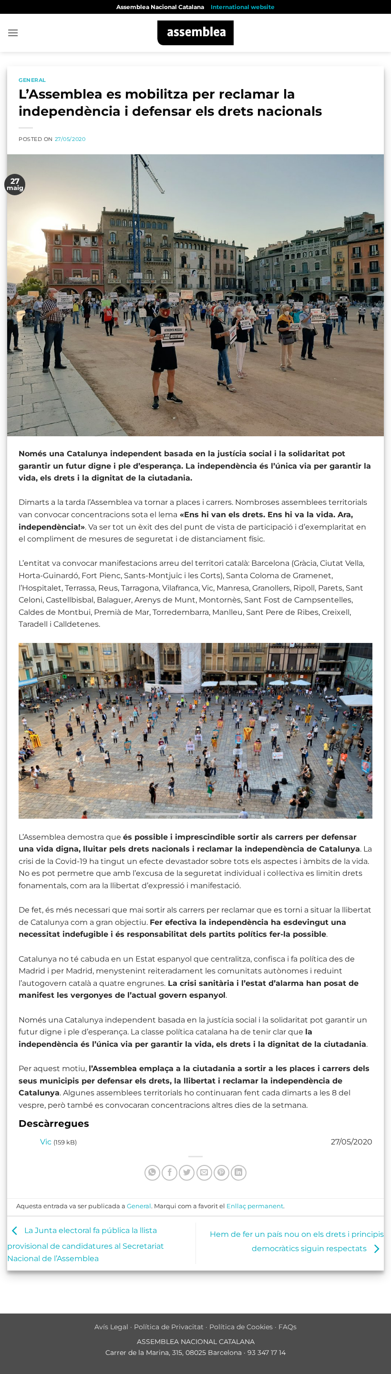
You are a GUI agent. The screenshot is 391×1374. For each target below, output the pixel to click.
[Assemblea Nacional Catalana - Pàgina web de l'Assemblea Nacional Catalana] (195, 33)
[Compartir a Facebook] (169, 1173)
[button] (13, 32)
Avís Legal (111, 1327)
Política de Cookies (241, 1327)
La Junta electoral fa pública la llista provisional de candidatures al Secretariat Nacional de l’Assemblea (85, 1244)
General (32, 80)
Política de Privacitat (169, 1327)
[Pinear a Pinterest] (221, 1173)
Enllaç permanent (254, 1206)
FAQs (287, 1327)
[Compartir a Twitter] (187, 1173)
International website (243, 6)
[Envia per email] (204, 1173)
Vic (45, 1141)
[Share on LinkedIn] (239, 1173)
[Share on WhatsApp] (152, 1173)
